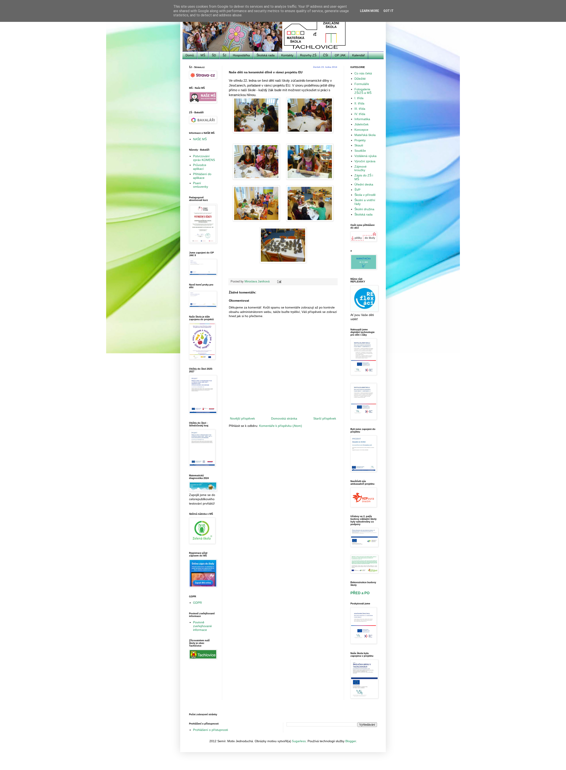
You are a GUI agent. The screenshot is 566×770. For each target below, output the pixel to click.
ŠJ (224, 55)
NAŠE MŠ (200, 139)
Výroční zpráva (364, 161)
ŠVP (357, 189)
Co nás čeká (363, 73)
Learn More (369, 11)
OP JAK (340, 55)
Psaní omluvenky (200, 185)
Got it (388, 11)
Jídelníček (361, 124)
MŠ (203, 55)
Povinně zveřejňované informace (202, 626)
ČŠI (325, 55)
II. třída (359, 103)
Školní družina (364, 209)
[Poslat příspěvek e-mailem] (279, 281)
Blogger (350, 741)
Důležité (360, 78)
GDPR (197, 602)
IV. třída (359, 114)
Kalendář (358, 55)
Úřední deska (363, 184)
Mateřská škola (365, 135)
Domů (189, 55)
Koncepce (361, 129)
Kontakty (287, 55)
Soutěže (360, 150)
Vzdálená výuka (365, 156)
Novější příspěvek (242, 418)
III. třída (359, 108)
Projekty (360, 140)
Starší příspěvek (324, 418)
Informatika (362, 119)
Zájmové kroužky (360, 168)
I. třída (358, 98)
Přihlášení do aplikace (202, 176)
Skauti (358, 145)
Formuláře (361, 84)
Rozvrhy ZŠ (308, 55)
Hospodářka (241, 55)
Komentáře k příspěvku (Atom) (280, 426)
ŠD (214, 55)
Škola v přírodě (365, 195)
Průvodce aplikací (199, 166)
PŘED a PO (359, 593)
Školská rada (265, 55)
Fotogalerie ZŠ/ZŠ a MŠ (362, 91)
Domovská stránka (284, 418)
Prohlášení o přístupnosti (210, 730)
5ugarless (299, 741)
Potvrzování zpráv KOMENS (204, 158)
